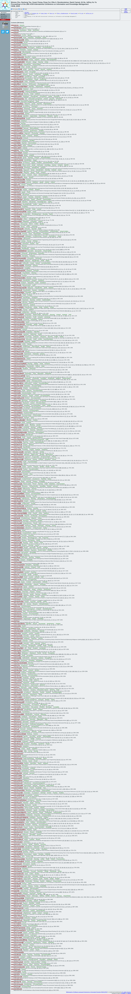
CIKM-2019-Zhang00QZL (17, 326)
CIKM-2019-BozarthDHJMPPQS (19, 940)
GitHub (129, 993)
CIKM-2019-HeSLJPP (16, 189)
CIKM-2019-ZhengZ (16, 206)
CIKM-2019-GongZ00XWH (17, 336)
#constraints (30, 258)
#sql (44, 893)
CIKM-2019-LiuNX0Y (16, 243)
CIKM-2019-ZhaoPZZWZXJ (18, 810)
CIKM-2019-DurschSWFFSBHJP (19, 86)
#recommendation (47, 47)
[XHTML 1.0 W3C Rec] (5, 26)
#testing (36, 751)
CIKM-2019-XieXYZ (16, 192)
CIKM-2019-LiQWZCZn (17, 64)
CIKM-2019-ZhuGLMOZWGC (18, 814)
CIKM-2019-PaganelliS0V (17, 935)
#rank (41, 542)
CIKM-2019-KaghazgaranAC (18, 270)
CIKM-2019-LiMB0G (16, 653)
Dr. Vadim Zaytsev (126, 992)
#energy (33, 503)
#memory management (31, 91)
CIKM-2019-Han (15, 30)
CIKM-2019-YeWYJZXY (17, 199)
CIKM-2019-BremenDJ (16, 758)
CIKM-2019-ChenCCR (16, 388)
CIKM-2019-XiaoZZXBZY (17, 648)
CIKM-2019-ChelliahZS (17, 964)
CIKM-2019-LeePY (15, 184)
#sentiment (41, 280)
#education (29, 339)
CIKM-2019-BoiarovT (16, 74)
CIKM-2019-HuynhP (16, 201)
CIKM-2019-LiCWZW (16, 165)
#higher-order (34, 454)
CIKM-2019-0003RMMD (17, 42)
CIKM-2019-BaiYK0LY (16, 670)
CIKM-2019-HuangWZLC (17, 584)
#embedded (34, 319)
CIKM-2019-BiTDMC (16, 694)
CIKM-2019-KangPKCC (17, 405)
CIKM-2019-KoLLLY (16, 35)
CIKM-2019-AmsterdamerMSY (18, 258)
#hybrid (28, 358)
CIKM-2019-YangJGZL (16, 334)
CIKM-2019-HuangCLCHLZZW (19, 287)
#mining (23, 241)
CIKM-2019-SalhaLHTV (17, 177)
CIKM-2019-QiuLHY (16, 174)
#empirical (29, 270)
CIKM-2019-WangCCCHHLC (18, 895)
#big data (35, 785)
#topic (34, 292)
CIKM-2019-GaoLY (15, 552)
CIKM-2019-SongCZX (16, 608)
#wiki (46, 719)
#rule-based (33, 935)
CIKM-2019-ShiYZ (15, 974)
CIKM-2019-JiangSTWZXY (17, 292)
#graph (25, 69)
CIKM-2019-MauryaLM (16, 589)
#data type (24, 84)
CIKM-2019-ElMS (15, 890)
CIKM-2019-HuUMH (16, 537)
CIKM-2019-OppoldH (16, 910)
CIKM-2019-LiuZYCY (16, 429)
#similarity (45, 196)
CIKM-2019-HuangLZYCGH (18, 339)
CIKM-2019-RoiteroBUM (17, 631)
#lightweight (40, 719)
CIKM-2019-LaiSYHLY (16, 461)
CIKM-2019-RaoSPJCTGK (17, 824)
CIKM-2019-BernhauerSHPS (18, 900)
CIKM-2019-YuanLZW (16, 447)
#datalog (24, 537)
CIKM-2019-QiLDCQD (16, 106)
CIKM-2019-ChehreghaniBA (18, 331)
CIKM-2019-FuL (15, 49)
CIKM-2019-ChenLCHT (17, 783)
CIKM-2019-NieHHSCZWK (17, 187)
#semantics (32, 81)
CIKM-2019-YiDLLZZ (16, 834)
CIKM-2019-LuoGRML (16, 775)
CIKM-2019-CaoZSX (16, 449)
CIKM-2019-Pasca (15, 719)
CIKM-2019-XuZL (15, 223)
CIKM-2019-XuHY (15, 481)
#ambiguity (27, 638)
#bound (35, 623)
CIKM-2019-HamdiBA (16, 562)
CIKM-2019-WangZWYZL (17, 71)
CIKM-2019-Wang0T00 (16, 138)
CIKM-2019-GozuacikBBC (17, 714)
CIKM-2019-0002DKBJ (16, 555)
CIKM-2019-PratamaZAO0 (17, 317)
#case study (25, 694)
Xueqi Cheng (44, 13)
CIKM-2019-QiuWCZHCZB (17, 795)
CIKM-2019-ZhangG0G (16, 635)
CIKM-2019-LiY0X (15, 665)
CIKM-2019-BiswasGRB (17, 353)
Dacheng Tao (35, 13)
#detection (27, 57)
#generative (30, 250)
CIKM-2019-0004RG (16, 255)
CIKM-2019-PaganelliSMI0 (17, 898)
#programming (33, 253)
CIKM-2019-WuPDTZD (16, 594)
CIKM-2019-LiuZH (15, 581)
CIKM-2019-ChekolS (16, 491)
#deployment (31, 940)
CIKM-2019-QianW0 (16, 486)
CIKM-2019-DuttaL (15, 748)
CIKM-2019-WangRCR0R (17, 425)
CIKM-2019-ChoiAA (16, 344)
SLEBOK (123, 993)
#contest (29, 508)
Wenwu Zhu (27, 13)
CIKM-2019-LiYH (15, 574)
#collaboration (25, 312)
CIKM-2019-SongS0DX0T (17, 314)
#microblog (25, 255)
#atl (26, 98)
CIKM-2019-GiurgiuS (16, 640)
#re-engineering (32, 579)
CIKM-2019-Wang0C (16, 954)
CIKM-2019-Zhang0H (16, 368)
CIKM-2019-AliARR (16, 248)
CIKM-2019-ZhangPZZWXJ (18, 790)
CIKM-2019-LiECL (15, 645)
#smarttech (40, 861)
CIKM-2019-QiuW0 (15, 67)
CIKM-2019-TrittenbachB (17, 228)
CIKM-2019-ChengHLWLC (17, 91)
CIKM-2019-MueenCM (16, 949)
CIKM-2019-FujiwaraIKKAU (18, 623)
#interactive (40, 165)
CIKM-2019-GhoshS (16, 765)
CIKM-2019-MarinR (16, 253)
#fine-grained (25, 194)
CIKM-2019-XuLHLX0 (16, 162)
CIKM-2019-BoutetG (16, 883)
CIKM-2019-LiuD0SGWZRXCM (18, 250)
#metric (24, 27)
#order (35, 174)
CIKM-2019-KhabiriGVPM (17, 846)
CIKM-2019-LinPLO (16, 540)
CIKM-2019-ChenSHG (16, 304)
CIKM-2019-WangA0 (16, 285)
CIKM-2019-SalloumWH (17, 785)
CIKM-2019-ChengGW (16, 976)
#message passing (37, 380)
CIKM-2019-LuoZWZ (16, 299)
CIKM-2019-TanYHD (16, 233)
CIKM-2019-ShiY (15, 957)
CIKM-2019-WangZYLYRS (17, 351)
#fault (24, 464)
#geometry (36, 564)
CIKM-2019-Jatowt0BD (17, 888)
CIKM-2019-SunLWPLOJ (17, 383)
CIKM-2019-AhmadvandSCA (18, 366)
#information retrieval (42, 689)
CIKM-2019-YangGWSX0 (17, 572)
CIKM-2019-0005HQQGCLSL (18, 358)
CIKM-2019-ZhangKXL (16, 238)
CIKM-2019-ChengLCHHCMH (18, 734)
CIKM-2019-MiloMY (16, 886)
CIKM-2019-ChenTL (16, 761)
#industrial (36, 846)
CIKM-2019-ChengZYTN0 (17, 805)
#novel (59, 170)
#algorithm (31, 86)
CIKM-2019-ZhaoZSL (16, 613)
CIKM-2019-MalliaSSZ (16, 616)
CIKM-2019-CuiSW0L (16, 944)
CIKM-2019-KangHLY (16, 410)
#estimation (23, 49)
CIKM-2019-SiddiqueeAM (17, 57)
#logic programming (28, 758)
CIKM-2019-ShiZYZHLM (17, 385)
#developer (43, 336)
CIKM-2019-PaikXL (16, 969)
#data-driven (25, 910)
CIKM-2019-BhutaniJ (16, 204)
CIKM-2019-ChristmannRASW (18, 211)
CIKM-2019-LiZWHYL (16, 145)
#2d (24, 604)
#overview (36, 270)
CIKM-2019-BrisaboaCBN (17, 40)
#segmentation (37, 233)
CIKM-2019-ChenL (15, 606)
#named (29, 49)
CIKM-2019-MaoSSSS (16, 773)
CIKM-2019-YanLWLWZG (17, 307)
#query (29, 35)
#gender (25, 736)
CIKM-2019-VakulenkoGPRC (18, 380)
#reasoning (45, 537)
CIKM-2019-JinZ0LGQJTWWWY (19, 513)
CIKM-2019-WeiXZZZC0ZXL (18, 496)
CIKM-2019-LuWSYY (16, 147)
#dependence (39, 86)
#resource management (39, 783)
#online (35, 204)
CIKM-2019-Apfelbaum (17, 780)
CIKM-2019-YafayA (15, 770)
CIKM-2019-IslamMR (16, 466)
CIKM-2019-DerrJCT (16, 329)
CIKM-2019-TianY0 (15, 535)
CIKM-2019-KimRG (16, 716)
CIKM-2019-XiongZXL (16, 667)
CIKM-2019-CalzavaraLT (17, 753)
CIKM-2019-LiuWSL (16, 246)
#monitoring (53, 871)
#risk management (51, 59)
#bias (24, 611)
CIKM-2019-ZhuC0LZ (16, 402)
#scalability (46, 74)
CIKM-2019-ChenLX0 (16, 280)
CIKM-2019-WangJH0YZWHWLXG (19, 817)
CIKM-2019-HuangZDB (17, 837)
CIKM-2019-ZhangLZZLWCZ (18, 277)
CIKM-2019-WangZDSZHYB (18, 118)
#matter (36, 819)
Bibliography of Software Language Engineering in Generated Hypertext (83, 992)
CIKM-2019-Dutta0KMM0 (17, 341)
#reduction (51, 942)
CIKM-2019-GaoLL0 (16, 684)
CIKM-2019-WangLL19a (17, 743)
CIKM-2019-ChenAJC (16, 611)
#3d (25, 648)
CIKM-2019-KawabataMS (17, 452)
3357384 (26, 12)
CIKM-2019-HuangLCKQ (17, 908)
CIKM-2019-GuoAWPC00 (17, 76)
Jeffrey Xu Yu (89, 13)
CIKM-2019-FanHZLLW (17, 832)
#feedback (24, 120)
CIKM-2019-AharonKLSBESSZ (19, 866)
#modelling (47, 165)
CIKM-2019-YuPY (15, 660)
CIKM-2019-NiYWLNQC (17, 550)
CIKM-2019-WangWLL (16, 309)
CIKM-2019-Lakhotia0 (16, 116)
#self (37, 243)
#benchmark (32, 201)
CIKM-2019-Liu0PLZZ (16, 915)
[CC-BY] (5, 23)
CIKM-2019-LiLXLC (16, 856)
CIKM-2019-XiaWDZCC (17, 412)
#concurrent (24, 660)
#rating (39, 518)
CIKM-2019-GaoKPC (16, 650)
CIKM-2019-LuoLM (15, 140)
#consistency (43, 96)
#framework (35, 106)
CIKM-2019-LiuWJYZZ (16, 469)
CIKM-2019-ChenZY (16, 704)
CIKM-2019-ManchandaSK (17, 702)
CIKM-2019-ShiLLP (16, 422)
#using (44, 37)
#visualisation (67, 895)
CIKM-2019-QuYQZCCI (17, 371)
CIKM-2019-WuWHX (16, 741)
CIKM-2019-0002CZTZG (17, 709)
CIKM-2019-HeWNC (16, 393)
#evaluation (47, 86)
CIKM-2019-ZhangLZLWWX (18, 859)
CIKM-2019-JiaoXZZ (16, 135)
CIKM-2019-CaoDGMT (16, 932)
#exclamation (30, 930)
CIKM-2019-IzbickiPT (16, 54)
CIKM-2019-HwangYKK (17, 638)
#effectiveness (26, 488)
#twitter (24, 54)
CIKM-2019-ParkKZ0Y (16, 152)
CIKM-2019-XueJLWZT (17, 407)
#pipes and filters (35, 962)
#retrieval (49, 69)
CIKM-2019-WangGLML (17, 751)
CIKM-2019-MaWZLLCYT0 (17, 398)
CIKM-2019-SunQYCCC (17, 417)
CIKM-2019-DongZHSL (17, 172)
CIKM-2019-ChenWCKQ (17, 763)
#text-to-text (36, 30)
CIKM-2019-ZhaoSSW (16, 69)
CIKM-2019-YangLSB (16, 520)
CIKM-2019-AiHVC (15, 125)
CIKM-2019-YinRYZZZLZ (17, 876)
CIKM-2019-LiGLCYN (16, 157)
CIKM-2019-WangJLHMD (17, 459)
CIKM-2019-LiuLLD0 (16, 724)
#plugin (43, 937)
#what (32, 417)
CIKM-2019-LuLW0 (15, 959)
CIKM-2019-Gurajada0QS (17, 952)
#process (51, 98)
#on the (24, 35)
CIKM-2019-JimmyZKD (17, 738)
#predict (43, 59)
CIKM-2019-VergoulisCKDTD (18, 930)
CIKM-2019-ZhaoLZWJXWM (18, 819)
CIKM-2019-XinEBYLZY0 (17, 873)
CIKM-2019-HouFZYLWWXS (18, 182)
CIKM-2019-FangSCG (16, 864)
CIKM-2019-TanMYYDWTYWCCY (19, 59)
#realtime (39, 427)
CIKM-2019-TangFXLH (16, 349)
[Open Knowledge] (5, 25)
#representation (47, 103)
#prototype (52, 483)
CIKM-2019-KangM (16, 400)
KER (126, 9)
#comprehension (26, 478)
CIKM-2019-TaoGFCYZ (17, 878)
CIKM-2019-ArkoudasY (17, 841)
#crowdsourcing (37, 236)
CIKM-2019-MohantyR (16, 913)
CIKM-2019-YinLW (15, 282)
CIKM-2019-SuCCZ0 (16, 52)
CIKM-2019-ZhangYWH (17, 792)
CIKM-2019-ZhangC (16, 415)
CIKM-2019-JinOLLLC (16, 196)
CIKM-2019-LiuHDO (16, 626)
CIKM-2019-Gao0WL (16, 658)
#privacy (48, 346)
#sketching (31, 37)
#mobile (39, 645)
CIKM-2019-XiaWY (15, 731)
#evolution (26, 635)
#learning (40, 62)
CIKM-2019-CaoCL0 (16, 275)
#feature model (26, 165)
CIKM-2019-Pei (14, 32)
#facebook (33, 550)
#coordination (42, 116)
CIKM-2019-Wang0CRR (17, 454)
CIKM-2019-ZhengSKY (17, 219)
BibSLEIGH (104, 992)
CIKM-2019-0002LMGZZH (17, 373)
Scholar (126, 12)
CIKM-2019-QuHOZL (16, 194)
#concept (36, 714)
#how (31, 474)
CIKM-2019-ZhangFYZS (17, 167)
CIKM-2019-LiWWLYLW (17, 93)
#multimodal (43, 79)
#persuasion (38, 250)
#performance (32, 84)
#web (31, 89)
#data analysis (35, 346)
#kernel (31, 223)
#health (43, 346)
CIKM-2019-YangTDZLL (17, 108)
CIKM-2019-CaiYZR (16, 756)
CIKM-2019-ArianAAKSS (17, 807)
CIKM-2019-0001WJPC (17, 464)
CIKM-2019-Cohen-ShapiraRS (18, 231)
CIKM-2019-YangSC (16, 44)
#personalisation (26, 52)
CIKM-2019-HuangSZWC (17, 567)
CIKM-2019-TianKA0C (16, 871)
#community (35, 133)
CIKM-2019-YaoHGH (16, 302)
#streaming (38, 37)
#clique (25, 219)
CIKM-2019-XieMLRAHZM (17, 439)
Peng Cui (52, 13)
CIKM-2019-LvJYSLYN (16, 827)
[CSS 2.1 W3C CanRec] (5, 29)
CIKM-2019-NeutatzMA (16, 643)
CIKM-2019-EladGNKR (16, 128)
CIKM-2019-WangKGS (16, 89)
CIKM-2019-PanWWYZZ (17, 839)
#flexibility (31, 903)
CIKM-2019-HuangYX (16, 802)
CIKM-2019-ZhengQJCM (17, 917)
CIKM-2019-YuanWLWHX (17, 699)
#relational (23, 216)
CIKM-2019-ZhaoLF (16, 599)
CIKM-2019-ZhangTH (16, 746)
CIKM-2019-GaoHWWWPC (17, 493)
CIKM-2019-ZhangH (16, 437)
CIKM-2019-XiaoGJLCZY (17, 268)
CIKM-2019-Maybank (16, 27)
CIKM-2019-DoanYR (16, 868)
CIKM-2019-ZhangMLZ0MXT (18, 420)
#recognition (32, 71)
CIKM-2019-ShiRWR (16, 849)
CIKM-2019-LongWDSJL (17, 133)
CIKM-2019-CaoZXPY (16, 96)
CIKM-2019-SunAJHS (16, 903)
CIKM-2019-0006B (15, 216)
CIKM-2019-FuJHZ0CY (17, 697)
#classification (27, 64)
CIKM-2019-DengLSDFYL (17, 209)
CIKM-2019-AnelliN (16, 986)
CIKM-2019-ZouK (15, 123)
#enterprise (24, 947)
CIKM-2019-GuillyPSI (16, 893)
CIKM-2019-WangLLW (16, 444)
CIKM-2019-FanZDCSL (17, 170)
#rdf (40, 537)
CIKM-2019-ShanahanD (17, 962)
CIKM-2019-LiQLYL (16, 844)
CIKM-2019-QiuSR (15, 518)
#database (26, 89)
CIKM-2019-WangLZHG (17, 692)
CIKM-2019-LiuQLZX (16, 532)
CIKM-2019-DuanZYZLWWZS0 (18, 363)
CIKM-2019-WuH (15, 559)
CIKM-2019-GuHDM (16, 545)
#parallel (42, 454)
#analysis (23, 282)
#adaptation (26, 96)
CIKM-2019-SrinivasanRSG (18, 434)
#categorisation (26, 704)
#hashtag (30, 157)
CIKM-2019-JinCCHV (16, 263)
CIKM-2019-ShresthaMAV (17, 525)
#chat (34, 373)
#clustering (25, 44)
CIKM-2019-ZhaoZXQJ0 (17, 111)
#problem (34, 67)
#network (35, 49)
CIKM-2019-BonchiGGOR (17, 265)
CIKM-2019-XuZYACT (16, 682)
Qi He (81, 13)
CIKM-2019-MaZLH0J (16, 346)
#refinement (40, 429)
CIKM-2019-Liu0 (15, 729)
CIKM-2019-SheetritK (16, 677)
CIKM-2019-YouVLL (16, 390)
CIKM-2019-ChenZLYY (16, 618)
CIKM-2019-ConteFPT (16, 778)
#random (41, 130)
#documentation (26, 285)
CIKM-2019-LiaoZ (15, 226)
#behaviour (27, 199)
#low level (24, 302)
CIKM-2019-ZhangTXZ (16, 319)
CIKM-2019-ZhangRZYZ (17, 501)
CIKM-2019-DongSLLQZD (17, 505)
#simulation (35, 631)
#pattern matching (41, 920)
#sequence (44, 449)
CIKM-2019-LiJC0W (16, 395)
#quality (24, 971)
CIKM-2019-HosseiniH (16, 483)
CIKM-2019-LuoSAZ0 (16, 680)
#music (32, 263)
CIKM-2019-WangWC (16, 295)
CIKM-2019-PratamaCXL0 (17, 98)
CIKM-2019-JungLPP (16, 905)
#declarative (38, 258)
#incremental (24, 223)
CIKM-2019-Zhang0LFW (17, 356)
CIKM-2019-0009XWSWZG (17, 528)
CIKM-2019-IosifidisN (16, 221)
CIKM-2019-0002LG (16, 84)
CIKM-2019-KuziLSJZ (16, 689)
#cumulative (33, 221)
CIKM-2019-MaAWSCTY (17, 854)
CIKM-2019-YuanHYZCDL (17, 113)
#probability (33, 552)
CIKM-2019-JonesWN (16, 523)
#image (35, 62)
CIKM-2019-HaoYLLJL (16, 920)
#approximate (33, 116)
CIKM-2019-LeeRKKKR (17, 155)
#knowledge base (41, 201)
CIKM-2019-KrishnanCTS (17, 456)
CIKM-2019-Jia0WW (16, 503)
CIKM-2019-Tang (15, 621)
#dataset (29, 231)
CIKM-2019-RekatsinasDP (17, 236)
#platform (38, 47)
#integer (25, 616)
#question (26, 417)
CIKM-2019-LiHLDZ (16, 633)
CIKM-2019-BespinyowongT (18, 927)
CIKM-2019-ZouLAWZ (16, 542)
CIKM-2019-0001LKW (16, 989)
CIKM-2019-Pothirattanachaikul (19, 432)
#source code (29, 856)
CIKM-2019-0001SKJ (16, 925)
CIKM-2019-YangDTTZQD (17, 881)
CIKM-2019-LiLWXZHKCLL (18, 822)
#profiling (31, 140)
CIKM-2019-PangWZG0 (17, 547)
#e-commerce (26, 106)
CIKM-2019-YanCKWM (16, 604)
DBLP (125, 11)
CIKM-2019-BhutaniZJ (16, 214)
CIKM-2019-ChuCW (16, 471)
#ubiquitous (46, 940)
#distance (25, 594)
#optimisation (48, 812)
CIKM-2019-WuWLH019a (17, 601)
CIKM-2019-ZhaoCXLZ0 (17, 160)
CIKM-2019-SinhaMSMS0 (17, 260)
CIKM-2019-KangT (15, 241)
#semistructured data (43, 84)
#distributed (26, 778)
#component (24, 665)
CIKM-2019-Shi (15, 25)
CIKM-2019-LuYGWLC (16, 427)
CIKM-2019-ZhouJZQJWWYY (18, 829)
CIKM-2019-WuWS (15, 672)
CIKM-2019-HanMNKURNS (18, 62)
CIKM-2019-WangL (15, 557)
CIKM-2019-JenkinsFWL (17, 515)
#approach (27, 133)
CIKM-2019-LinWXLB (16, 510)
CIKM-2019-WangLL (16, 591)
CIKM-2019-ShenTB (16, 981)
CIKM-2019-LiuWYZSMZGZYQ (18, 812)
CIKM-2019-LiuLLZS (16, 726)
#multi (29, 30)
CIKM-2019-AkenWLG (16, 474)
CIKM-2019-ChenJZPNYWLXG (19, 800)
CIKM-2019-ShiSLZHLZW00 (18, 179)
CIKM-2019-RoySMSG (16, 937)
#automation (23, 30)
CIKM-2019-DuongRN (16, 37)
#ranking (35, 420)
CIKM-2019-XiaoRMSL (16, 442)
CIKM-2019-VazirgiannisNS (18, 967)
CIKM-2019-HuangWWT (17, 577)
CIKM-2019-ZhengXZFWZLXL (18, 508)
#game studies (27, 878)
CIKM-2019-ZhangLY (16, 721)
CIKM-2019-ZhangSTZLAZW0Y (19, 47)
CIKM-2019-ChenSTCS (17, 130)
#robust (53, 182)
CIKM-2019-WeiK (15, 101)
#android (28, 182)
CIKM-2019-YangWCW (16, 596)
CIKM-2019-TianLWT (16, 579)
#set (39, 219)
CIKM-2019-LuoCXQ (16, 768)
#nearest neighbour (38, 437)
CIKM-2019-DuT (15, 150)
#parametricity (27, 984)
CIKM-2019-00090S (16, 143)
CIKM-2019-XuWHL (16, 655)
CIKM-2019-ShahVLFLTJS (17, 79)
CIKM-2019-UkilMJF (16, 971)
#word (34, 277)
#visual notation (37, 64)
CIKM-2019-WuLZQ (16, 675)
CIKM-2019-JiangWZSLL (17, 103)
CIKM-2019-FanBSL (16, 707)
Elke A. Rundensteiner (62, 13)
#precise (43, 69)
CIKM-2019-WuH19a (16, 711)
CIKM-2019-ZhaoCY (16, 478)
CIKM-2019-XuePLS (16, 569)
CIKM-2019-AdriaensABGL (18, 322)
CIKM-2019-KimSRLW (16, 851)
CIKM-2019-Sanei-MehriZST (18, 324)
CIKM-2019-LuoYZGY (16, 797)
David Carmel (74, 13)
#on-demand (31, 47)
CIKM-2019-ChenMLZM (17, 787)
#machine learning (33, 959)
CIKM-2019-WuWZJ (16, 498)
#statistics (34, 748)
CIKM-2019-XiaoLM (16, 312)
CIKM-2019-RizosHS (16, 272)
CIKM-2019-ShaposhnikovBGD (19, 662)
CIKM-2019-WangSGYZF (17, 81)
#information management (35, 98)
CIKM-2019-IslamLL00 (16, 290)
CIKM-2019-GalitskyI (16, 922)
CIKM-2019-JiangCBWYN (17, 861)
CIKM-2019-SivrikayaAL (17, 984)
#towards (22, 25)
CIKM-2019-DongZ (15, 628)
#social (56, 116)
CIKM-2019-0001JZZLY (17, 979)
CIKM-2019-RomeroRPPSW (18, 375)
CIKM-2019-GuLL (15, 687)
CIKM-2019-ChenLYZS (16, 586)
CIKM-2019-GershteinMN (17, 942)
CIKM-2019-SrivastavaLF (17, 378)
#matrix (34, 618)
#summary (32, 255)
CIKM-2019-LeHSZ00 (16, 488)
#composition (26, 214)
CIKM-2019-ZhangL (16, 530)
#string (27, 40)
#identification (35, 167)
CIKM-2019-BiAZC (15, 120)
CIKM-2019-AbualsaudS (17, 476)
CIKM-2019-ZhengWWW (17, 361)
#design (26, 547)
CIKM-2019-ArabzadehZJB (18, 564)
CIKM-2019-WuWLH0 (16, 297)
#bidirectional (27, 383)
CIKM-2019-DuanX (15, 947)
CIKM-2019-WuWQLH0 (17, 736)
